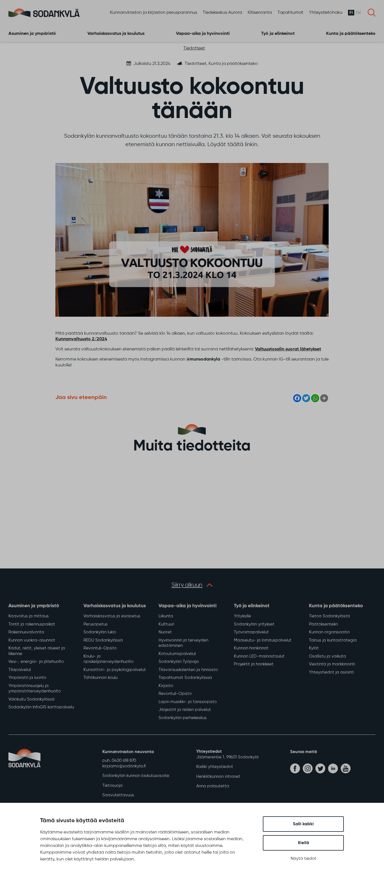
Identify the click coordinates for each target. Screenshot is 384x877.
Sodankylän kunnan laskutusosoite (135, 776)
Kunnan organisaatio (329, 632)
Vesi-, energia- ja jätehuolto (36, 662)
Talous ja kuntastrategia (333, 640)
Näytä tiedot (303, 858)
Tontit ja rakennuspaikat (31, 624)
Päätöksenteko (323, 624)
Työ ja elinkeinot (278, 33)
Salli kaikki (303, 824)
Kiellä (303, 843)
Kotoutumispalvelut (177, 654)
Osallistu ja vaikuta (327, 656)
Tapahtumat (290, 12)
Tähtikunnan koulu (100, 678)
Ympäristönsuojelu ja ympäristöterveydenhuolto (34, 689)
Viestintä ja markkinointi (332, 664)
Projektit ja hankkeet (254, 664)
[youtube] (346, 768)
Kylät (314, 648)
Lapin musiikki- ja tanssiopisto (188, 702)
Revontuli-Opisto (100, 648)
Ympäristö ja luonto (27, 678)
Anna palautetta (212, 786)
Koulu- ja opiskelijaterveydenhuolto (108, 659)
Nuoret (165, 632)
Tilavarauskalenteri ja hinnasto (188, 670)
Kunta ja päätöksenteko (351, 33)
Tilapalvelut (19, 670)
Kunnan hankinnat (251, 648)
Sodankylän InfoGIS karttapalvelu (41, 707)
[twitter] (320, 768)
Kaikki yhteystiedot (214, 767)
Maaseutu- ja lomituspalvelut (263, 640)
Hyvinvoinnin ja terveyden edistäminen (183, 643)
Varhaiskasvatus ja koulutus (115, 33)
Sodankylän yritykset (254, 624)
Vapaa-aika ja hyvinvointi (203, 33)
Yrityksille (242, 616)
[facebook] (295, 768)
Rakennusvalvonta (26, 632)
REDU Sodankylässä (103, 640)
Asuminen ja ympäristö (32, 33)
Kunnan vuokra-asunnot (31, 640)
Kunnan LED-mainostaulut (259, 656)
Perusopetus (95, 624)
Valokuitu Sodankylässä (31, 699)
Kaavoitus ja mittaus (28, 616)
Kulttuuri (166, 624)
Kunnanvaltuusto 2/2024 (81, 339)
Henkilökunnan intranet (218, 776)
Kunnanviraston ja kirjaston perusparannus (153, 12)
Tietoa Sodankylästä (329, 616)
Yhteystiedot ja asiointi (331, 672)
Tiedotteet (194, 48)
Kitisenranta (260, 12)
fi (351, 13)
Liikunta (166, 616)
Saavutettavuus (118, 795)
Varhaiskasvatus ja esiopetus (111, 616)
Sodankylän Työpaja (179, 662)
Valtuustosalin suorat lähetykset (288, 349)
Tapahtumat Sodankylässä (185, 678)
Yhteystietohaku (325, 12)
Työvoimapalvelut (251, 632)
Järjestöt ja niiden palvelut (185, 710)
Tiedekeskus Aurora (222, 12)
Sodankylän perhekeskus (183, 718)
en (358, 13)
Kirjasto (166, 686)
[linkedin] (333, 768)
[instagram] (308, 768)
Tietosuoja (112, 785)
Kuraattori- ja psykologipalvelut (114, 670)
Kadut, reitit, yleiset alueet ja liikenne (36, 651)
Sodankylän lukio (99, 632)
